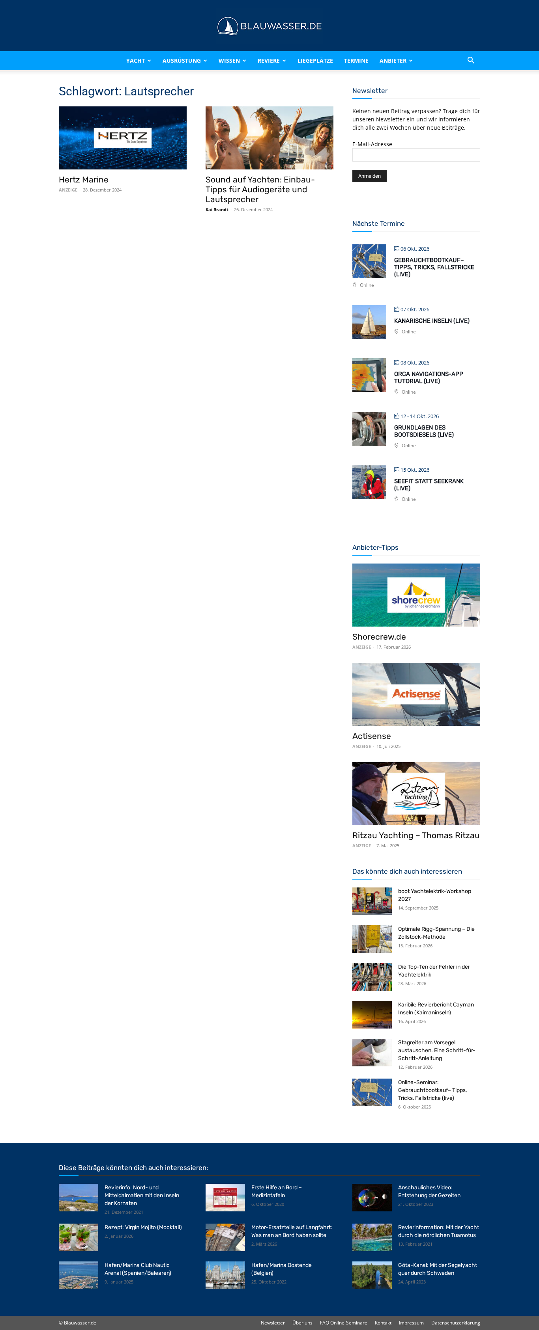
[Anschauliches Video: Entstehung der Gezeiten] (372, 1197)
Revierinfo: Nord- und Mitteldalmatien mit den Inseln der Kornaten (142, 1195)
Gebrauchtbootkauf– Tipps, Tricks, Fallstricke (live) (434, 267)
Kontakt (383, 1322)
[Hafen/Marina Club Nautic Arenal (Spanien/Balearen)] (78, 1275)
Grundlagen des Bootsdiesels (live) (424, 431)
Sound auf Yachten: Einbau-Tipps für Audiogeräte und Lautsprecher (260, 189)
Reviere (269, 60)
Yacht (135, 60)
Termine (356, 60)
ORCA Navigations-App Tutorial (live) (428, 377)
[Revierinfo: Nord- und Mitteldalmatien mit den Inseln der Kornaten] (78, 1197)
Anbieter (393, 60)
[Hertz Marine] (123, 137)
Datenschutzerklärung (455, 1322)
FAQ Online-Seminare (343, 1322)
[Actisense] (416, 694)
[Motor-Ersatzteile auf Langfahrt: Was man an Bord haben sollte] (225, 1237)
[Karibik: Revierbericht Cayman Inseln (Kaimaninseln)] (372, 1015)
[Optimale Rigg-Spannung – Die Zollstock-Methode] (372, 939)
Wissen (229, 60)
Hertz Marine (84, 179)
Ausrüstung (182, 60)
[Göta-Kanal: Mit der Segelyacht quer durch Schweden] (372, 1275)
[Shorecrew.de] (416, 595)
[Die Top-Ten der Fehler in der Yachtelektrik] (372, 977)
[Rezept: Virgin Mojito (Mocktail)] (78, 1237)
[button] (470, 60)
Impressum (411, 1322)
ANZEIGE (68, 190)
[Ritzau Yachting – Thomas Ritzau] (416, 793)
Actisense (371, 736)
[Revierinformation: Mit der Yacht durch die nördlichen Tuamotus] (372, 1237)
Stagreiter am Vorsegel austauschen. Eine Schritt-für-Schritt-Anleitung (436, 1050)
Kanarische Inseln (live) (432, 320)
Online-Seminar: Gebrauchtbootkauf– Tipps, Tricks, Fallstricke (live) (432, 1090)
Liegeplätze (315, 60)
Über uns (302, 1322)
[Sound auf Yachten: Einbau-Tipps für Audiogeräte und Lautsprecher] (269, 137)
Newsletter (273, 1322)
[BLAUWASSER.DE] (269, 26)
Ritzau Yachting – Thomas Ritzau (416, 835)
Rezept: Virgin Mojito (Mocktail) (143, 1227)
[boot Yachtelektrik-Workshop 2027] (372, 901)
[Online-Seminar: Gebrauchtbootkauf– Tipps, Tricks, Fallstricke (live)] (372, 1092)
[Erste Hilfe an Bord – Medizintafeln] (225, 1197)
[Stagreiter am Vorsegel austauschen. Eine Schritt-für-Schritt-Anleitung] (372, 1052)
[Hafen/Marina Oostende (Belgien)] (225, 1275)
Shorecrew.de (379, 637)
